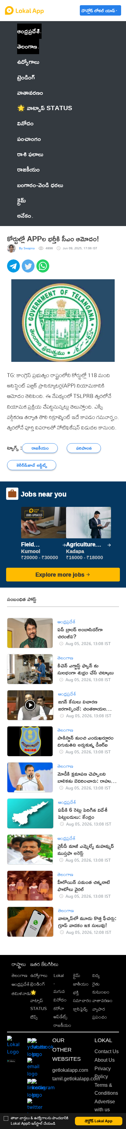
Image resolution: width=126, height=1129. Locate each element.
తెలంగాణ (27, 46)
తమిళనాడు (21, 993)
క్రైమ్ (76, 975)
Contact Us (106, 1051)
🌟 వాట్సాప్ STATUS (38, 1000)
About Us (104, 1060)
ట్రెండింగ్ (37, 983)
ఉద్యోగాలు (38, 975)
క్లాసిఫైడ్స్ (80, 1009)
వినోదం (60, 999)
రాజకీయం (62, 1025)
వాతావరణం (102, 1000)
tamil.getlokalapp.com (76, 1078)
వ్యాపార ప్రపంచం (99, 1013)
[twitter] (29, 269)
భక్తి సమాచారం (82, 996)
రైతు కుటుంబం (100, 987)
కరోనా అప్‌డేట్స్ (60, 1012)
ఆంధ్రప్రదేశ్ (28, 31)
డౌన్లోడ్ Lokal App (99, 1121)
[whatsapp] (43, 269)
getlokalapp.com (70, 1070)
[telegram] (14, 269)
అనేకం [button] (24, 215)
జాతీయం (81, 983)
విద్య (96, 975)
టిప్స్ (34, 1016)
